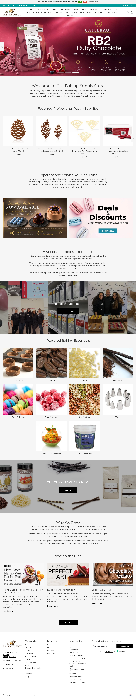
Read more (8, 611)
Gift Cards (99, 12)
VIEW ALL (68, 622)
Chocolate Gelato (101, 589)
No (85, 2)
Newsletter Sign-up (77, 682)
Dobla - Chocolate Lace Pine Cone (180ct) (18, 150)
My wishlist (51, 654)
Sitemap (72, 674)
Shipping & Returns (77, 658)
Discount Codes (75, 679)
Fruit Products (51, 417)
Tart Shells (18, 380)
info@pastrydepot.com (12, 661)
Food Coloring (18, 417)
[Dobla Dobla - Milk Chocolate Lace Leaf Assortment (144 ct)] (51, 131)
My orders (51, 648)
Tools (117, 417)
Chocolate (51, 380)
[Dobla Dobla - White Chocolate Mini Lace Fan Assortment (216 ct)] (84, 131)
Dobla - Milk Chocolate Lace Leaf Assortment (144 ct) (51, 150)
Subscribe (125, 646)
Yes (80, 2)
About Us (73, 645)
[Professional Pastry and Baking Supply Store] (12, 12)
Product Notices (75, 677)
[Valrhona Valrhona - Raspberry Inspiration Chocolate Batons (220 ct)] (118, 131)
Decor (84, 380)
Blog (108, 12)
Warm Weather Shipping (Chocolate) (77, 662)
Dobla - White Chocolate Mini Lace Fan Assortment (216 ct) (84, 151)
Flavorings (118, 380)
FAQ (71, 666)
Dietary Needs (30, 674)
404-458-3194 (8, 664)
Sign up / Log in (128, 5)
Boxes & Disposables (51, 454)
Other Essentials (84, 454)
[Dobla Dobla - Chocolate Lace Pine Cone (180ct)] (18, 131)
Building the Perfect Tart (61, 589)
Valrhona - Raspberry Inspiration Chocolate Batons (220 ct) (118, 151)
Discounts (71, 15)
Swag (27, 677)
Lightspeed (36, 695)
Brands (115, 12)
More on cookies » (93, 2)
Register (50, 645)
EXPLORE (68, 490)
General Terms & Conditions (75, 649)
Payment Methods (76, 655)
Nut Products (84, 417)
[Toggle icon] (123, 12)
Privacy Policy (74, 653)
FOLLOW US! (68, 311)
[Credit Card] (130, 695)
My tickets (51, 651)
